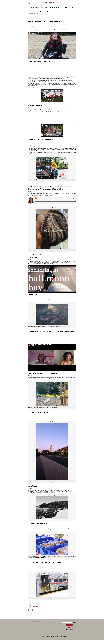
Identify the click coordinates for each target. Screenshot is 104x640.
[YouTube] (32, 3)
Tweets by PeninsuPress (51, 621)
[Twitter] (30, 3)
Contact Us (35, 631)
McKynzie (64, 29)
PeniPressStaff (35, 604)
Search (69, 621)
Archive (69, 624)
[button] (33, 7)
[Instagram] (29, 3)
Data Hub (35, 623)
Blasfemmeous (62, 28)
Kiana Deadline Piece (33, 205)
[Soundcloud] (33, 3)
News (35, 622)
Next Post (74, 613)
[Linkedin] (32, 610)
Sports (35, 624)
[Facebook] (28, 3)
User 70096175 (29, 205)
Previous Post (30, 613)
